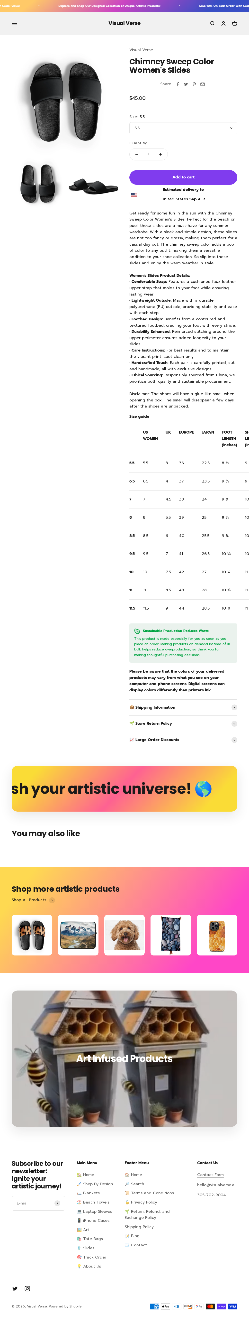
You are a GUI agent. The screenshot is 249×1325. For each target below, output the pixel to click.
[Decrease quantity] (137, 154)
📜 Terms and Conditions (149, 1193)
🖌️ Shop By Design (95, 1184)
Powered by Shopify (65, 1306)
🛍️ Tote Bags (90, 1239)
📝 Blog (132, 1236)
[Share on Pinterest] (194, 84)
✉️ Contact (136, 1245)
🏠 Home (133, 1175)
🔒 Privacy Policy (141, 1202)
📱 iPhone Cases (93, 1220)
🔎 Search (134, 1184)
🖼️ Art (83, 1230)
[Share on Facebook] (178, 84)
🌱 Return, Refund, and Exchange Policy (147, 1215)
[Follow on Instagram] (27, 1288)
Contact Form (210, 1175)
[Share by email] (202, 84)
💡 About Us (89, 1266)
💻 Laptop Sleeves (94, 1211)
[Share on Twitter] (186, 84)
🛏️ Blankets (88, 1193)
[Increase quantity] (160, 154)
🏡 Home (85, 1175)
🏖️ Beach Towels (93, 1202)
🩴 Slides (85, 1248)
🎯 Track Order (91, 1257)
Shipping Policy (139, 1227)
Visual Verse (141, 50)
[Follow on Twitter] (15, 1288)
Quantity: (138, 143)
